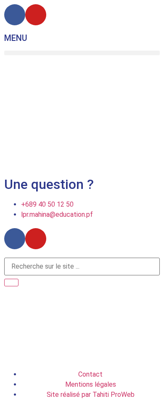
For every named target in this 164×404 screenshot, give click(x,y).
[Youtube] (35, 14)
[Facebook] (14, 14)
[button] (82, 53)
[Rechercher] (11, 282)
